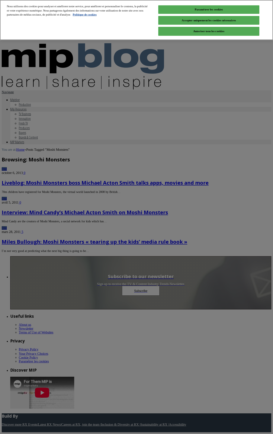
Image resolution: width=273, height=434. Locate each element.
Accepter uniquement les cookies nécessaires (209, 20)
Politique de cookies (85, 14)
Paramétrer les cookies (209, 9)
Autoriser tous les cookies (208, 31)
